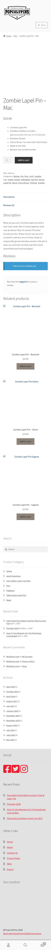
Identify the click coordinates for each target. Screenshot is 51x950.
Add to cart (23, 160)
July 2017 (10, 706)
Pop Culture (23, 183)
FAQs (9, 863)
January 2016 (12, 711)
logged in (23, 281)
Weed (8, 600)
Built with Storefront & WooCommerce (22, 933)
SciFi (31, 176)
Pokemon (10, 590)
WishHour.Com (12, 656)
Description (9, 196)
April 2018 (10, 696)
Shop (24, 666)
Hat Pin (34, 179)
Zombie (38, 176)
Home (9, 36)
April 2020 (10, 686)
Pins (15, 36)
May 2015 (10, 740)
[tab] (25, 197)
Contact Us (12, 852)
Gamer (17, 179)
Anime (9, 571)
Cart (39, 943)
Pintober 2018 (12, 628)
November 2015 (13, 720)
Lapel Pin (7, 183)
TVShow (33, 183)
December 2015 (13, 715)
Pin (22, 176)
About (10, 847)
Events (10, 869)
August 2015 (11, 725)
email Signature (13, 576)
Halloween (25, 179)
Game (10, 179)
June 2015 (10, 735)
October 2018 (12, 691)
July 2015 (10, 730)
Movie (14, 183)
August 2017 (11, 701)
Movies (17, 176)
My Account (27, 656)
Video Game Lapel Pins (16, 595)
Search (25, 945)
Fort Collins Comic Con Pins (18, 581)
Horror (41, 179)
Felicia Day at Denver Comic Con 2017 (25, 818)
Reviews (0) (8, 205)
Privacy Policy (28, 661)
